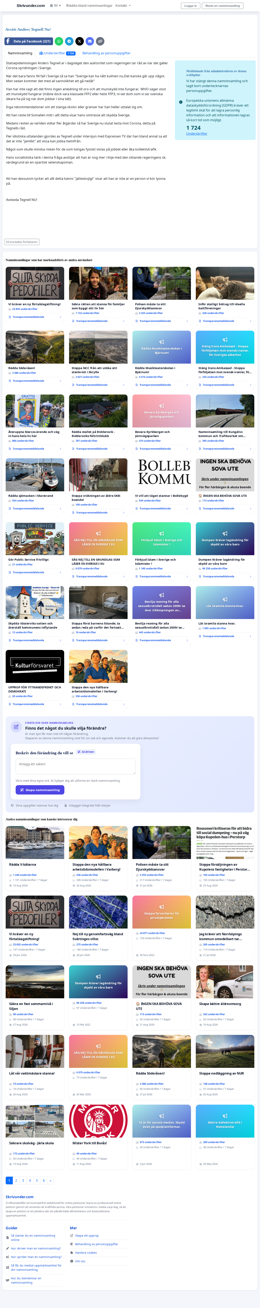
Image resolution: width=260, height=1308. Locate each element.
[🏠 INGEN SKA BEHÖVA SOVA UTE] (225, 485)
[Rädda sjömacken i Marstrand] (35, 485)
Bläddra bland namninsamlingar (89, 5)
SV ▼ (57, 5)
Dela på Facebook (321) (32, 41)
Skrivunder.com (31, 5)
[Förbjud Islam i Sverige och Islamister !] (161, 551)
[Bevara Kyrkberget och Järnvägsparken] (161, 424)
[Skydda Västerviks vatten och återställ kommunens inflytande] (35, 615)
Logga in (190, 5)
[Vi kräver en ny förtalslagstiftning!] (35, 294)
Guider (12, 1227)
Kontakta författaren (24, 242)
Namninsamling (20, 53)
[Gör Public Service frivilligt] (35, 549)
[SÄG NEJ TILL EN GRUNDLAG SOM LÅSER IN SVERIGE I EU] (98, 551)
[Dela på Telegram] (69, 41)
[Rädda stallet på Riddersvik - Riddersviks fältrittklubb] (98, 424)
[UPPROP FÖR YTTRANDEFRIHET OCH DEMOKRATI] (35, 679)
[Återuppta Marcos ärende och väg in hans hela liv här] (35, 424)
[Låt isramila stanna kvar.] (225, 613)
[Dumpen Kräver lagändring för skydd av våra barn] (225, 551)
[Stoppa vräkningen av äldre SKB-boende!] (98, 487)
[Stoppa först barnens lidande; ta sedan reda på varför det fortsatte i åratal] (98, 615)
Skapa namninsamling (43, 790)
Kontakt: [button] (122, 5)
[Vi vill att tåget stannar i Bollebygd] (161, 485)
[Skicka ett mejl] (90, 41)
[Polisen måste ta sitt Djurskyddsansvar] (161, 296)
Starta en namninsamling (222, 5)
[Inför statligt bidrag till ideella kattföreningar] (225, 296)
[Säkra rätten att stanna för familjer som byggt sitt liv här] (98, 296)
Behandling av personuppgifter (106, 53)
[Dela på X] (79, 41)
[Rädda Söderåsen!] (35, 358)
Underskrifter (58, 53)
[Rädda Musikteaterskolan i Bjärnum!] (161, 360)
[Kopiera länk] (100, 41)
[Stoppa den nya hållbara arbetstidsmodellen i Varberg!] (98, 679)
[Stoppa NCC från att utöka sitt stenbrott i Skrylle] (98, 360)
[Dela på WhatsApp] (59, 41)
